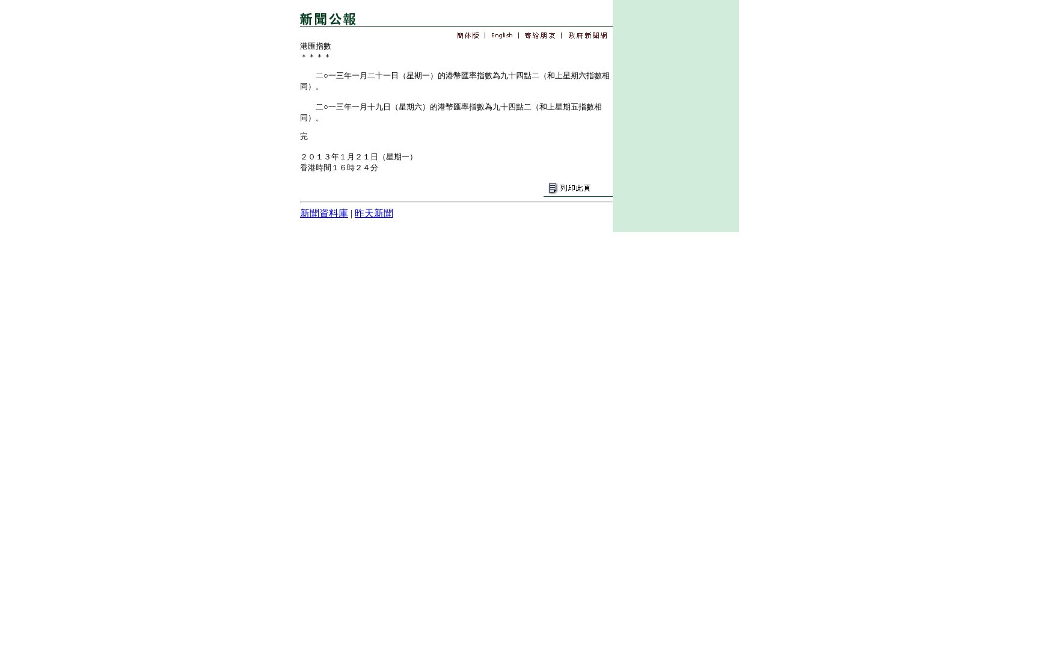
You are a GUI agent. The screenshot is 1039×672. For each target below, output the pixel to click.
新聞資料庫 (324, 213)
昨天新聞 (374, 213)
